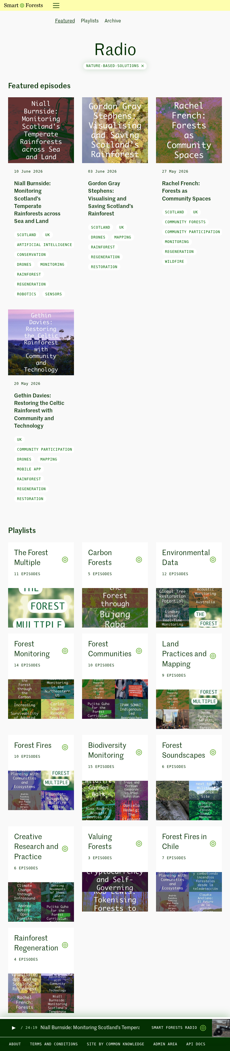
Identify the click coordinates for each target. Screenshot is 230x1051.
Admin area (165, 1044)
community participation (192, 232)
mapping (122, 237)
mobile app (29, 469)
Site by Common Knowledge (115, 1044)
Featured (65, 21)
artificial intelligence (44, 245)
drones (24, 264)
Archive (113, 21)
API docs (195, 1044)
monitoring (52, 264)
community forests (185, 222)
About (15, 1044)
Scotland (26, 235)
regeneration (31, 284)
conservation (31, 255)
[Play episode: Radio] (13, 1028)
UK (47, 235)
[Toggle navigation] (54, 5)
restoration (104, 267)
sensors (53, 294)
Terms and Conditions (54, 1044)
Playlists (90, 21)
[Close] (142, 66)
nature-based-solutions (113, 66)
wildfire (174, 261)
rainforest (29, 274)
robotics (26, 294)
